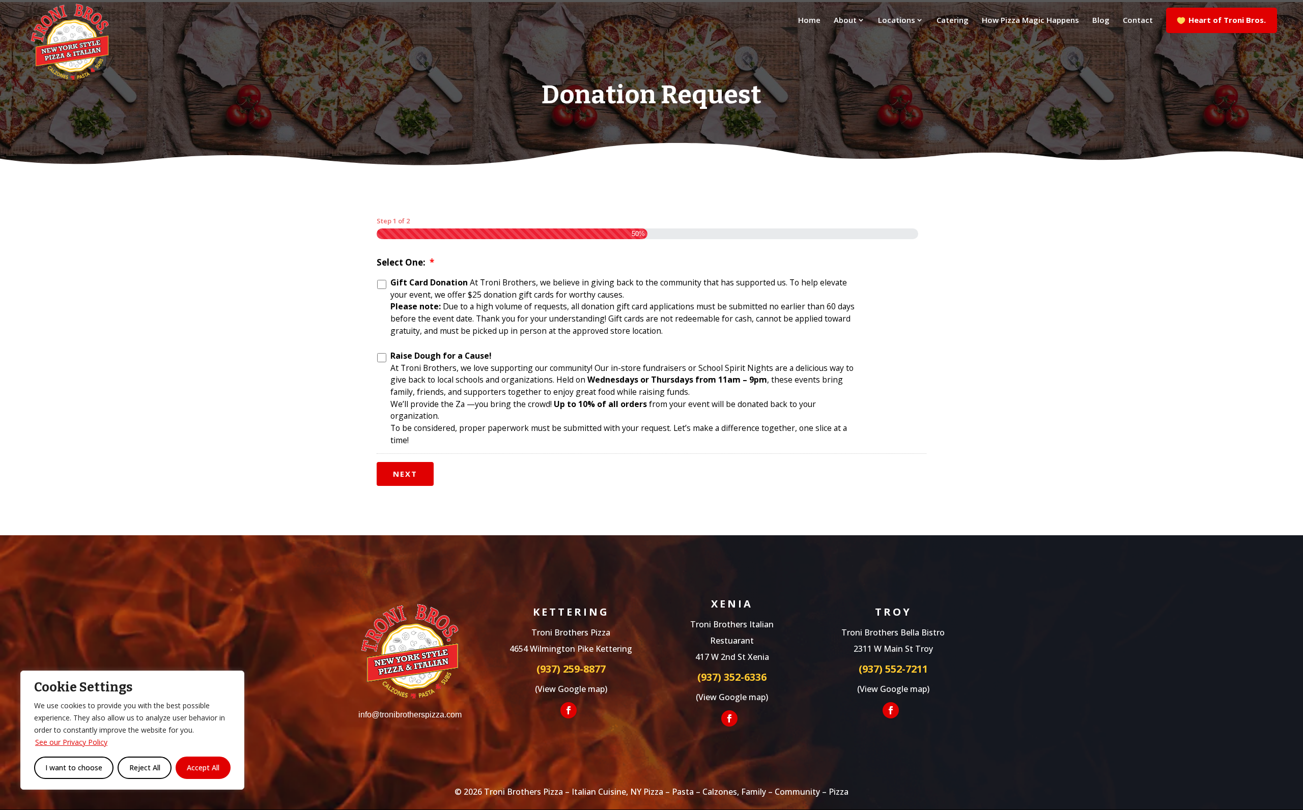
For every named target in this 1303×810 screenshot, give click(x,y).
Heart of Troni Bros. (1227, 20)
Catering (953, 20)
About (845, 20)
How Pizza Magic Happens (1030, 20)
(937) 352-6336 (732, 677)
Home (809, 20)
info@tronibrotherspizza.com (410, 714)
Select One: (405, 262)
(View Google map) (571, 689)
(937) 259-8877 (571, 669)
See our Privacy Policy (71, 742)
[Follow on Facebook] (568, 710)
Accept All (203, 767)
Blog (1101, 20)
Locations (896, 20)
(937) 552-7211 (893, 669)
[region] (132, 730)
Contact (1138, 20)
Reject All (144, 767)
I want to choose (73, 767)
